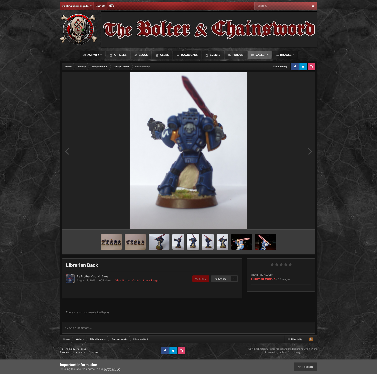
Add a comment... (80, 327)
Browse (285, 54)
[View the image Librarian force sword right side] (265, 242)
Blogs (143, 54)
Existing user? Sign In (76, 5)
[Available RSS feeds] (311, 339)
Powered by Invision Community (282, 352)
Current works (263, 279)
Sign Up (100, 5)
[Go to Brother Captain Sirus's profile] (70, 278)
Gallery (261, 54)
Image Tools (299, 222)
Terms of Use (112, 368)
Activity (93, 54)
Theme (64, 352)
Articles (120, 54)
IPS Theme (66, 348)
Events (214, 54)
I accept (307, 366)
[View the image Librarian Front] (222, 242)
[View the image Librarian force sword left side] (241, 242)
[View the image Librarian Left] (178, 242)
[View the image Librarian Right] (208, 242)
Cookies (93, 352)
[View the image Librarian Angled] (159, 242)
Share (202, 278)
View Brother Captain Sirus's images (137, 280)
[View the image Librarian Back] (193, 242)
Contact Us (79, 352)
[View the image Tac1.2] (111, 242)
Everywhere (297, 5)
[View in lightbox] (188, 150)
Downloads (189, 54)
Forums (237, 54)
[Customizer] (111, 6)
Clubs (164, 54)
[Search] (313, 6)
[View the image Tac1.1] (135, 242)
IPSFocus (81, 348)
